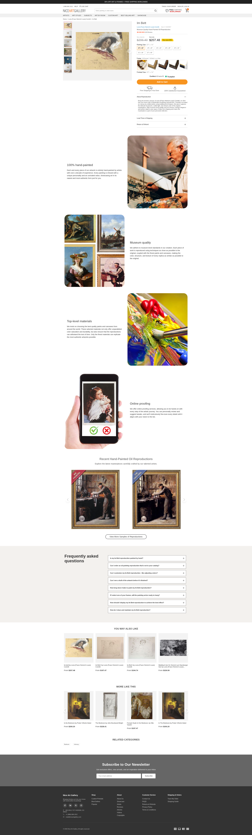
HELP (76, 6)
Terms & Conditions (149, 810)
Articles (119, 810)
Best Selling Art (128, 15)
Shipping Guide (173, 801)
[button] (75, 51)
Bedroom (66, 744)
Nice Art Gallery (78, 10)
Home (65, 19)
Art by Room (100, 15)
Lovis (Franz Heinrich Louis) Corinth (79, 19)
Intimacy (76, 744)
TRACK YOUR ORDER (169, 6)
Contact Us (146, 799)
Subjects (88, 15)
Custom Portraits (97, 799)
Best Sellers (96, 801)
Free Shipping (174, 11)
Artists (66, 15)
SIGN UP (180, 6)
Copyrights (121, 815)
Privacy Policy (147, 807)
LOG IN (186, 6)
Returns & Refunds (149, 804)
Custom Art (113, 15)
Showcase (142, 15)
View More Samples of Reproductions (126, 537)
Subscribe (149, 776)
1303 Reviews (148, 32)
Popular (94, 804)
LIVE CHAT (84, 6)
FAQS (144, 801)
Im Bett (94, 19)
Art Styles (76, 15)
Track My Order (173, 799)
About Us (120, 799)
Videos (119, 812)
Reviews (120, 807)
